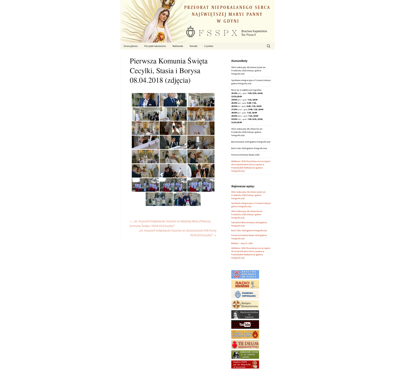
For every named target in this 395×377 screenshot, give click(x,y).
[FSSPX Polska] (245, 324)
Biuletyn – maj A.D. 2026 (242, 243)
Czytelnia (208, 46)
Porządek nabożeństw (155, 46)
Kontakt (194, 46)
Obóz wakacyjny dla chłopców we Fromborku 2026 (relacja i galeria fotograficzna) (246, 214)
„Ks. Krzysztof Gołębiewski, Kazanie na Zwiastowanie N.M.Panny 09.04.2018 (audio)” (177, 232)
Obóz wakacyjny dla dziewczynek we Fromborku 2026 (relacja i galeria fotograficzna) (248, 195)
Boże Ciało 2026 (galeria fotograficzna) (249, 230)
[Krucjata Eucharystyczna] (245, 304)
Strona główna (131, 46)
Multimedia (178, 46)
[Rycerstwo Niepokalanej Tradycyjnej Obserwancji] (245, 294)
